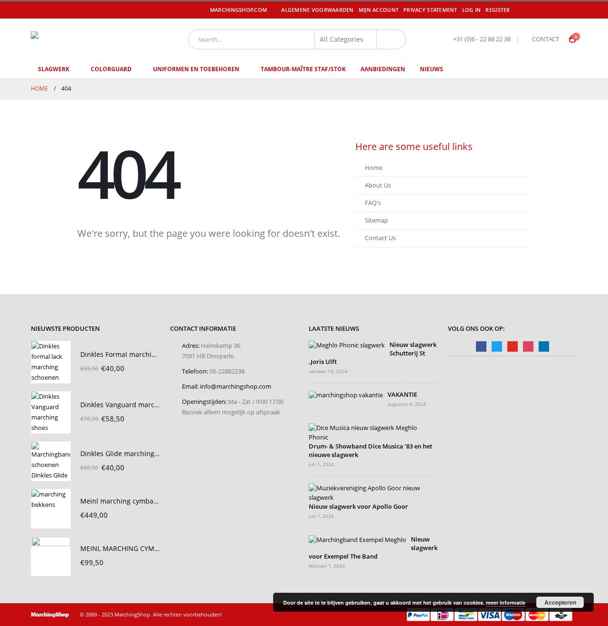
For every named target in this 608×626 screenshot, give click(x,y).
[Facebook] (530, 10)
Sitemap (376, 220)
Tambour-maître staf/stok (303, 69)
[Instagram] (571, 10)
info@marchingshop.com (235, 387)
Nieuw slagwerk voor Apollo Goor (358, 507)
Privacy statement (430, 9)
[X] (544, 10)
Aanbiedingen (383, 69)
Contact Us (380, 238)
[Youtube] (557, 10)
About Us (378, 185)
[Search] (391, 39)
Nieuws (431, 69)
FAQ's (373, 203)
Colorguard (111, 69)
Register (497, 9)
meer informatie (505, 602)
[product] (51, 362)
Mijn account (379, 9)
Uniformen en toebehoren (196, 69)
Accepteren (560, 602)
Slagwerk (53, 69)
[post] (347, 345)
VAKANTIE (402, 395)
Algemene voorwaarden (317, 9)
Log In (471, 9)
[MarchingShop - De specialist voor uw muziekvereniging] (88, 39)
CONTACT (545, 39)
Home (373, 168)
